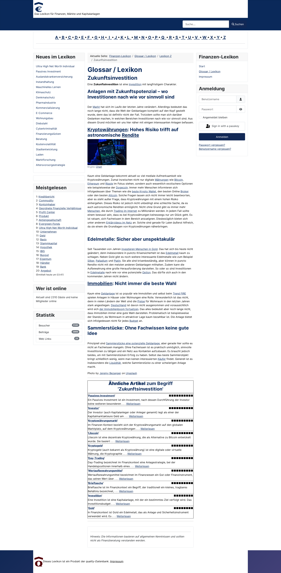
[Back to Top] (275, 567)
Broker (185, 191)
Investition (135, 84)
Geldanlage (108, 293)
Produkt (44, 216)
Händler (45, 262)
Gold (91, 508)
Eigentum (45, 259)
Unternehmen (48, 231)
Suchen (239, 24)
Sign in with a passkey (225, 126)
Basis (43, 239)
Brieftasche (95, 483)
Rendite (130, 135)
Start (202, 66)
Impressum (205, 76)
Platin (117, 260)
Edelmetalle (97, 272)
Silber (90, 260)
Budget (133, 320)
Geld (42, 235)
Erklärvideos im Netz (119, 222)
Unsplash (131, 373)
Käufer (162, 359)
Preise (141, 301)
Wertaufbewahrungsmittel (105, 470)
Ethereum (93, 183)
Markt (96, 106)
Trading (118, 210)
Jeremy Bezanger (110, 373)
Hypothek (46, 247)
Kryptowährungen (107, 129)
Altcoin (112, 195)
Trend (176, 293)
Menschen (93, 210)
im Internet (130, 210)
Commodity (46, 200)
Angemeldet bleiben (215, 117)
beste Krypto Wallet (144, 191)
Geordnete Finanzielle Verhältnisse (60, 208)
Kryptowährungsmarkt (102, 420)
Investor (93, 408)
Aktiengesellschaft (50, 220)
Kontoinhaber (47, 204)
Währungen (161, 179)
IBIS (42, 251)
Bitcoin (178, 179)
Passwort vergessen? (212, 145)
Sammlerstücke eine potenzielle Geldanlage (133, 343)
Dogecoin (122, 187)
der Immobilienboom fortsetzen (118, 309)
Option (146, 272)
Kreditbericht (46, 196)
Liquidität (115, 362)
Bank (43, 266)
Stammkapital (48, 243)
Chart (99, 166)
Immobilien (99, 283)
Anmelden (222, 136)
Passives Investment (101, 395)
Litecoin (93, 433)
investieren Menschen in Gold (139, 249)
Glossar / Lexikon (209, 71)
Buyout (44, 255)
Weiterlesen (133, 403)
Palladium (102, 260)
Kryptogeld (95, 445)
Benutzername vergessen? (215, 148)
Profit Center (47, 212)
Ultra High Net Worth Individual (58, 227)
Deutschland (118, 305)
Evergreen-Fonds (49, 223)
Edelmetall (172, 253)
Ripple (109, 183)
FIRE (183, 293)
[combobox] (206, 24)
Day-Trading (96, 458)
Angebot (46, 270)
